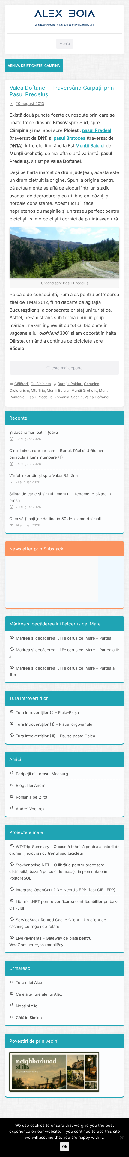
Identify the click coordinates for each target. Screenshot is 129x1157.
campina (91, 384)
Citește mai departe (64, 367)
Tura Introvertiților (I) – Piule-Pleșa (47, 712)
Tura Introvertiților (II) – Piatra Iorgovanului (54, 724)
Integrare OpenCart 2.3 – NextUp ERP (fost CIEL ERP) (66, 889)
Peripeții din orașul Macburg (42, 773)
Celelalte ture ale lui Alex (39, 994)
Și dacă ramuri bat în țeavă (33, 432)
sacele (77, 397)
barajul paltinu (70, 384)
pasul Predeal (96, 130)
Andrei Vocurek (30, 808)
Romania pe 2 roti (32, 797)
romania (61, 397)
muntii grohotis (84, 390)
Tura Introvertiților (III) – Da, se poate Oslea (55, 735)
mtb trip (38, 390)
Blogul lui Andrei (31, 785)
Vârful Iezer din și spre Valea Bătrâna (43, 475)
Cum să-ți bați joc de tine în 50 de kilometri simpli (55, 518)
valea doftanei (97, 397)
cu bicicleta (41, 384)
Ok (64, 1146)
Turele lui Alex (29, 982)
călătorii (21, 384)
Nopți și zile (27, 1005)
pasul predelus (39, 397)
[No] (121, 1138)
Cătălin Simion (29, 1017)
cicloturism (19, 390)
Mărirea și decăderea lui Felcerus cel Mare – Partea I (64, 638)
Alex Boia (64, 13)
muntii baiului (58, 390)
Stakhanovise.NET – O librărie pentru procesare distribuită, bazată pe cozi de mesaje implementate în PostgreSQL (58, 871)
